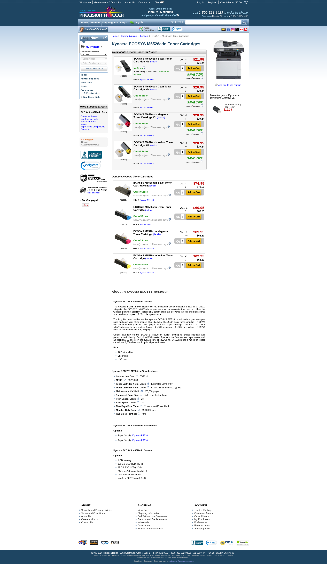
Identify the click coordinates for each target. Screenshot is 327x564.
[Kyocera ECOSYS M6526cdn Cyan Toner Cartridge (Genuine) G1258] (123, 222)
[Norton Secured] (180, 29)
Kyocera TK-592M (147, 135)
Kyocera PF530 (140, 440)
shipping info (110, 22)
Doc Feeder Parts (89, 119)
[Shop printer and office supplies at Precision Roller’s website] (119, 11)
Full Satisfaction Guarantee (152, 516)
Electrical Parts (88, 121)
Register (212, 2)
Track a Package (203, 510)
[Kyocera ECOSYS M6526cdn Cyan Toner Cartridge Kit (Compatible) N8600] (123, 102)
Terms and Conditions (93, 513)
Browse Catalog (129, 36)
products (95, 22)
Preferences (200, 522)
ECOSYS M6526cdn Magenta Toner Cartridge (150, 233)
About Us (130, 2)
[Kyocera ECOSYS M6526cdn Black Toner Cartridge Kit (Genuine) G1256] (123, 198)
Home (115, 36)
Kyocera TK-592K (147, 79)
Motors (84, 124)
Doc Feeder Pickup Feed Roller (232, 107)
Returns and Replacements (152, 519)
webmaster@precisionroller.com (181, 561)
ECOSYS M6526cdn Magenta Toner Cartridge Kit (151, 116)
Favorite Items (202, 525)
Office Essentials (90, 97)
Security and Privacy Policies (96, 510)
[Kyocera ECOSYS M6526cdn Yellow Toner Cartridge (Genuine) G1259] (123, 271)
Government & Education (107, 2)
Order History (201, 516)
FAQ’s (123, 22)
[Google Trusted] (147, 29)
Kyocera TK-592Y (147, 163)
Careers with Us (89, 519)
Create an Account (204, 513)
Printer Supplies (90, 78)
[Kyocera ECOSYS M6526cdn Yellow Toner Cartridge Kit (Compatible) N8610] (123, 158)
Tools (84, 86)
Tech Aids (86, 82)
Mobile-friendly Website (150, 528)
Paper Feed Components (93, 126)
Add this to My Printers (229, 85)
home (84, 22)
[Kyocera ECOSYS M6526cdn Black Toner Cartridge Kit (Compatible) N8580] (123, 74)
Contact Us (144, 2)
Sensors (85, 129)
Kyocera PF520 (140, 435)
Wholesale (85, 2)
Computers (90, 91)
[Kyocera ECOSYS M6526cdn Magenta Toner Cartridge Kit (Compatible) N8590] (123, 130)
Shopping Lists (202, 528)
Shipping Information (149, 513)
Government (144, 525)
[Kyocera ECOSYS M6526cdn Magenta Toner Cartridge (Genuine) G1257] (123, 247)
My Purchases (202, 519)
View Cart (143, 510)
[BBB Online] (164, 29)
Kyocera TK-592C (147, 107)
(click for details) (97, 190)
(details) (153, 61)
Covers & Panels (89, 116)
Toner (84, 74)
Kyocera (144, 36)
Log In (200, 2)
